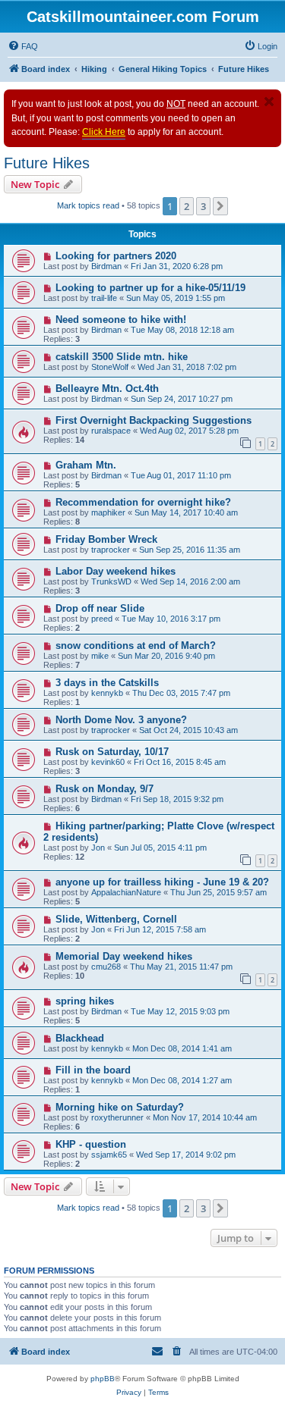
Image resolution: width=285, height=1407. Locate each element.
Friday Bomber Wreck (106, 539)
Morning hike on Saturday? (119, 1107)
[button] (220, 206)
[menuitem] (23, 46)
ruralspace (111, 430)
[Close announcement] (269, 101)
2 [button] (186, 206)
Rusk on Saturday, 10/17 (112, 751)
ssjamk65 (109, 1154)
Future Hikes (47, 163)
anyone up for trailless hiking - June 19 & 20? (162, 882)
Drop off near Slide (99, 608)
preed (101, 618)
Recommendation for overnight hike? (143, 502)
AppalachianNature (126, 892)
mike (100, 655)
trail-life (104, 297)
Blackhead (79, 1038)
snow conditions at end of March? (135, 645)
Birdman (106, 266)
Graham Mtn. (85, 465)
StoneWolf (109, 366)
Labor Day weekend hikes (115, 571)
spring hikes (84, 1001)
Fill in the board (93, 1070)
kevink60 (108, 761)
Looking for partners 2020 (115, 256)
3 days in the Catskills (107, 682)
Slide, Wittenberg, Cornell (116, 919)
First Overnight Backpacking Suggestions (153, 420)
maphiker (108, 512)
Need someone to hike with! (120, 319)
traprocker (110, 549)
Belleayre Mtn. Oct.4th (107, 388)
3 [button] (203, 206)
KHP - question (90, 1144)
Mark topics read (88, 205)
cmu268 (106, 966)
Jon (98, 847)
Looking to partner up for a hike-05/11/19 (150, 287)
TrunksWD (111, 581)
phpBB (102, 1378)
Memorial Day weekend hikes (123, 956)
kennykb (107, 692)
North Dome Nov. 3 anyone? (121, 719)
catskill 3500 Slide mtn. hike (121, 356)
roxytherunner (117, 1117)
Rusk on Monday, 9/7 (104, 788)
